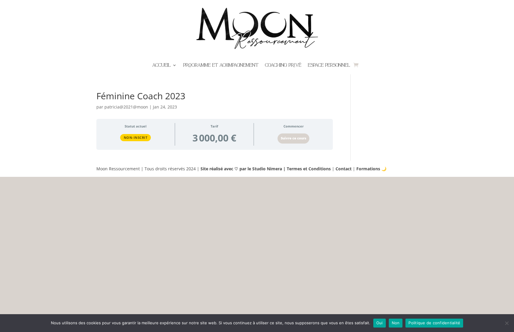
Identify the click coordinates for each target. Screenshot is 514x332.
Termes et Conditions (309, 168)
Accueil (161, 65)
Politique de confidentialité (434, 322)
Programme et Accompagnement (220, 65)
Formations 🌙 (371, 168)
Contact (344, 168)
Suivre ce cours (293, 138)
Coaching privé (283, 65)
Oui (379, 322)
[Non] (507, 323)
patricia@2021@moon (126, 107)
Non (396, 322)
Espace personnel (329, 65)
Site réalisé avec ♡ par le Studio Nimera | (243, 168)
